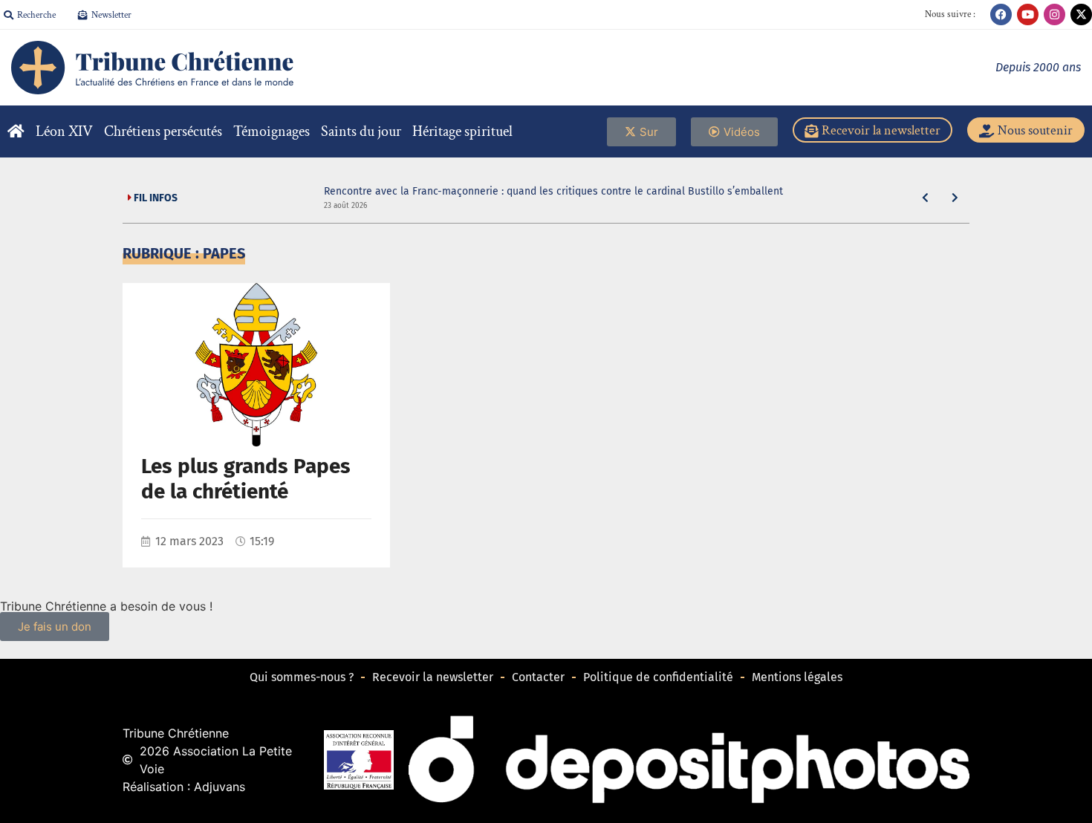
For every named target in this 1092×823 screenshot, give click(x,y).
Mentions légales (797, 677)
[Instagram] (1054, 14)
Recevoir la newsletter (432, 677)
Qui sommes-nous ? (302, 677)
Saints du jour (361, 131)
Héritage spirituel (462, 131)
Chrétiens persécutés (163, 131)
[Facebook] (1001, 14)
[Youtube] (1028, 14)
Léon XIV (64, 131)
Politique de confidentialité (658, 677)
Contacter (538, 677)
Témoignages (271, 131)
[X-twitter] (1081, 14)
